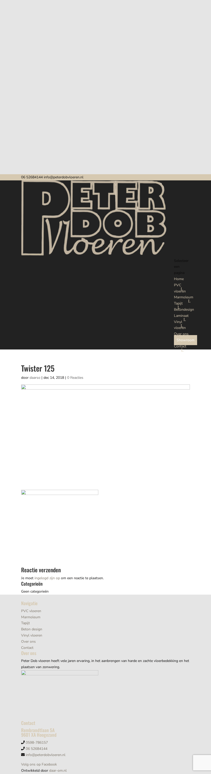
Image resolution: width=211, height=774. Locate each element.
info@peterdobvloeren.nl (45, 754)
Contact (180, 346)
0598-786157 (37, 742)
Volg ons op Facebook (39, 764)
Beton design (31, 629)
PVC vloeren (31, 611)
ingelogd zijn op (47, 578)
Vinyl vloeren (31, 635)
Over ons (181, 333)
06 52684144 (32, 177)
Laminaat (181, 315)
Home (179, 279)
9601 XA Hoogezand (39, 734)
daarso (35, 377)
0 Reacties (75, 377)
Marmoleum (183, 297)
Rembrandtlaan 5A (38, 730)
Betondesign (184, 309)
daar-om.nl (58, 770)
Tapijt (178, 303)
